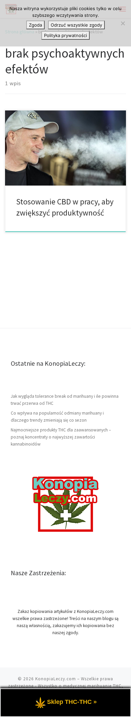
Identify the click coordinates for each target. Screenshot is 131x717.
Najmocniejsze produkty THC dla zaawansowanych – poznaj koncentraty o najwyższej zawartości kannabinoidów (61, 437)
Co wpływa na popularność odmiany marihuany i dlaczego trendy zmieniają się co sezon (57, 416)
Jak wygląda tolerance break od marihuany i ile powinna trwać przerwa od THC (65, 399)
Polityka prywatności (65, 35)
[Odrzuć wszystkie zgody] (122, 23)
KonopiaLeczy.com (55, 679)
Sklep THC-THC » (72, 701)
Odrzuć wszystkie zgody (76, 25)
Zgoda (35, 25)
